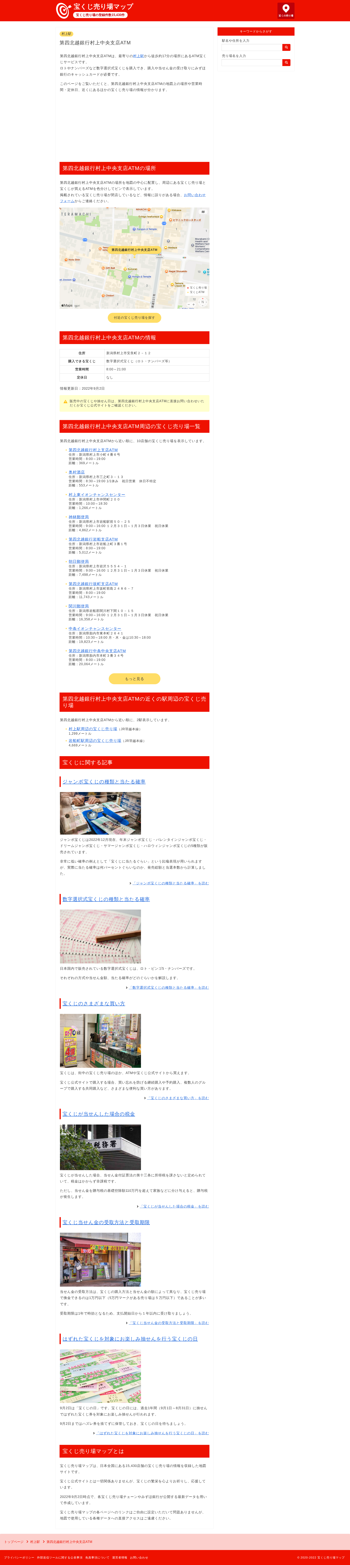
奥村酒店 (77, 472)
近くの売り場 (286, 15)
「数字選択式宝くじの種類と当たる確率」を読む (169, 988)
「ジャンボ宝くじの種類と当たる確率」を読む (170, 883)
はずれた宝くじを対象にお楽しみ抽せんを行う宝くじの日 (130, 1339)
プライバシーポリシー (19, 1557)
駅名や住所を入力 (236, 40)
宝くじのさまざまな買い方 (94, 1003)
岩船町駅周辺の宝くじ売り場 (95, 741)
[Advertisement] (134, 125)
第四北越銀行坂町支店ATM (93, 584)
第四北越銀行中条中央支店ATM (97, 651)
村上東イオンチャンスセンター (97, 495)
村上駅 (66, 33)
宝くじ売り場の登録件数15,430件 (100, 15)
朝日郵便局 (79, 561)
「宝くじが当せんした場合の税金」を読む (174, 1206)
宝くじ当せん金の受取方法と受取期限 (106, 1222)
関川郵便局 (79, 606)
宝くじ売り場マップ (103, 6)
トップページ (13, 1542)
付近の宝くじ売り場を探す (134, 317)
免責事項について (97, 1557)
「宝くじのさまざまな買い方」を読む (178, 1098)
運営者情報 (119, 1557)
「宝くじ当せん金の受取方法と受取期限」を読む (169, 1323)
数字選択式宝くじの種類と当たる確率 (106, 899)
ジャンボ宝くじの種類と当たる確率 (104, 781)
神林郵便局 (79, 517)
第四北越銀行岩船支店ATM (93, 539)
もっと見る (134, 679)
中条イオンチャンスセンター (95, 628)
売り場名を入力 (234, 56)
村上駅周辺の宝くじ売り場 (93, 729)
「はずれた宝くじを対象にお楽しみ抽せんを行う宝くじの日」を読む (152, 1433)
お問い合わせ (139, 1557)
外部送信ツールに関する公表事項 (60, 1557)
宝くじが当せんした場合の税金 (99, 1114)
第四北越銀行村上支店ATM (93, 450)
